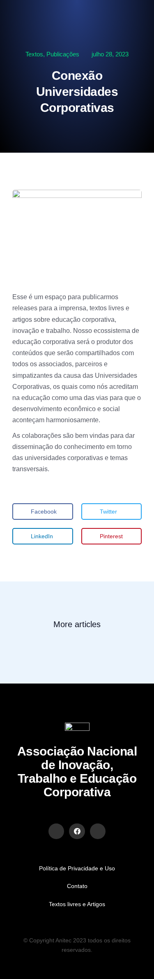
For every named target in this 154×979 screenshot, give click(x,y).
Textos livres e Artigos (77, 904)
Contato (77, 886)
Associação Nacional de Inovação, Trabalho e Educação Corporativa (77, 771)
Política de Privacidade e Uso (77, 868)
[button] (42, 511)
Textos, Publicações (52, 54)
